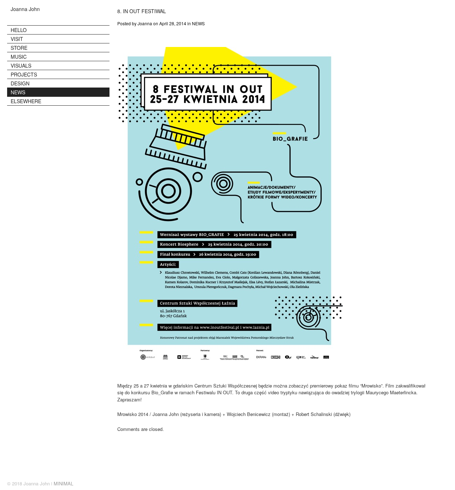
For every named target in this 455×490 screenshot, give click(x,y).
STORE (19, 47)
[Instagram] (431, 484)
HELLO (19, 29)
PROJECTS (24, 74)
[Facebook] (446, 484)
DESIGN (20, 83)
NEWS (18, 92)
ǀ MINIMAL (62, 483)
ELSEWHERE (26, 101)
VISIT (17, 38)
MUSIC (19, 56)
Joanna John (25, 9)
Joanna (145, 23)
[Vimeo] (439, 484)
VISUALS (21, 65)
